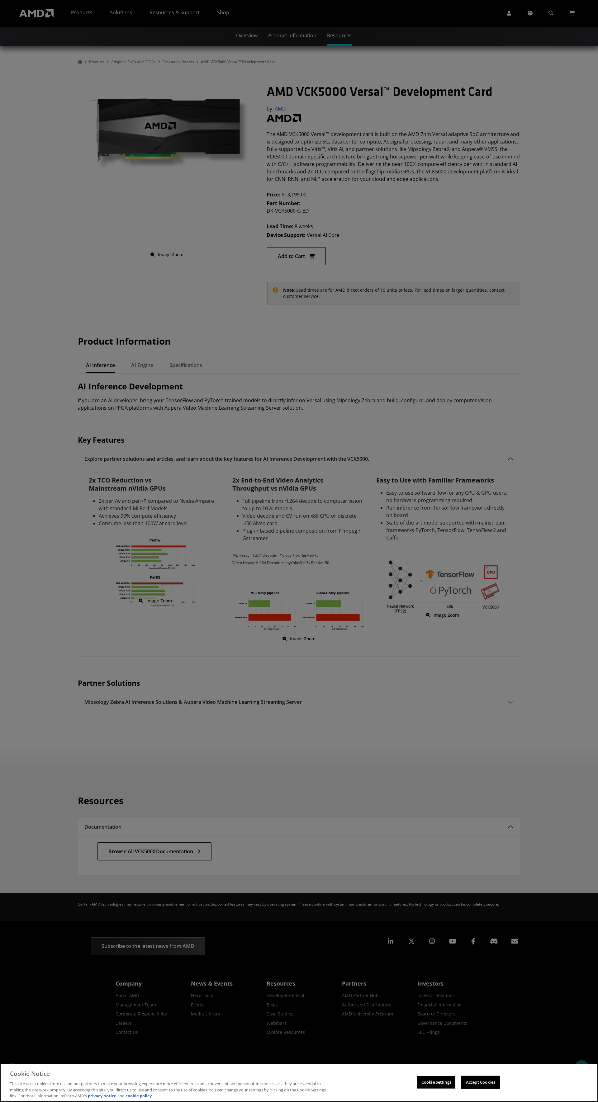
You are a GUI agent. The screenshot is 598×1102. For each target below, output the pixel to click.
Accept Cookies (480, 1082)
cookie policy (139, 1095)
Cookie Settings (436, 1082)
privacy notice (102, 1095)
